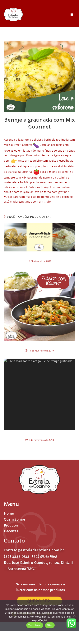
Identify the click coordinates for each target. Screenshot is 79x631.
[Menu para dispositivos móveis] (70, 14)
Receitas (11, 531)
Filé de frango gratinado (39, 434)
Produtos (11, 525)
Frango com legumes (39, 345)
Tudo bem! (34, 625)
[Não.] (74, 616)
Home (9, 513)
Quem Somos (15, 519)
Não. (50, 625)
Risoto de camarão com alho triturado (39, 256)
